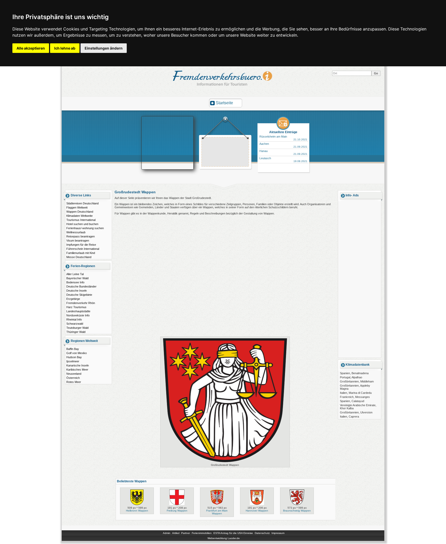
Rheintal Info (74, 319)
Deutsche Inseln (76, 290)
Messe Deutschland (78, 257)
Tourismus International (80, 219)
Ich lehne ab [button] (64, 48)
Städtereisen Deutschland (82, 203)
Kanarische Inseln (77, 365)
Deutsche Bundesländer (81, 286)
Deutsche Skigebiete (79, 294)
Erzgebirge (73, 298)
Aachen (264, 143)
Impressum (278, 533)
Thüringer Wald (75, 331)
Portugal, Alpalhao (351, 377)
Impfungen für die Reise (81, 244)
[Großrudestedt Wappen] (225, 462)
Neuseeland (73, 373)
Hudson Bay (74, 357)
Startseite (224, 103)
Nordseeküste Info (78, 315)
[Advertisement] (225, 152)
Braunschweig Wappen (297, 510)
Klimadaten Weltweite (79, 215)
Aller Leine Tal (75, 274)
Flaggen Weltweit (76, 207)
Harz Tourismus (76, 307)
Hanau (263, 151)
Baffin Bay (72, 348)
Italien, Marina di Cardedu (356, 392)
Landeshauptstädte (78, 311)
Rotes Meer (73, 381)
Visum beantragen (77, 240)
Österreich (73, 377)
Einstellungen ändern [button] (104, 48)
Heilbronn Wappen (137, 510)
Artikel (175, 533)
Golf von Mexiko (76, 353)
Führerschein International (82, 248)
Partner (185, 533)
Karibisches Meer (77, 369)
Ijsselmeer (72, 361)
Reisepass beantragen (80, 236)
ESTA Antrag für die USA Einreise (233, 533)
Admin (166, 533)
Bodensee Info (75, 282)
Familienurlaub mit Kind (80, 252)
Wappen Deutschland (79, 211)
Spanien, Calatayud (352, 401)
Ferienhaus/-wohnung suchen (85, 228)
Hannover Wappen (257, 510)
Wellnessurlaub (75, 232)
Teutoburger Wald (77, 327)
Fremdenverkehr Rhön (80, 303)
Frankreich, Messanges (355, 396)
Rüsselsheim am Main (273, 136)
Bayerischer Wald (77, 278)
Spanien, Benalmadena (354, 373)
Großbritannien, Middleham (357, 381)
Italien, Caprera (349, 416)
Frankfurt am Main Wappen (217, 512)
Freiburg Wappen (177, 510)
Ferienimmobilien (202, 533)
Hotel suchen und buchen (82, 224)
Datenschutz (262, 533)
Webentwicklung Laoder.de (224, 538)
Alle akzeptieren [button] (31, 48)
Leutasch (265, 158)
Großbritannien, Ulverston (356, 412)
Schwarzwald (74, 323)
